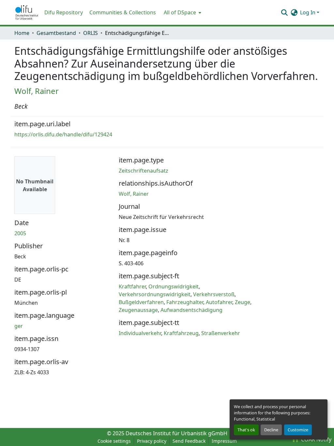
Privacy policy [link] (151, 441)
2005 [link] (20, 233)
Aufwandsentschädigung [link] (191, 310)
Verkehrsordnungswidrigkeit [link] (154, 294)
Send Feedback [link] (189, 441)
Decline (271, 430)
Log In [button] (308, 12)
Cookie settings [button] (114, 441)
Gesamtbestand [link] (56, 33)
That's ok (246, 430)
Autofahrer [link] (219, 302)
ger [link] (18, 326)
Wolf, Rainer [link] (36, 90)
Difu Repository (63, 12)
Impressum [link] (224, 441)
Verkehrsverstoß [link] (214, 294)
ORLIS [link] (90, 33)
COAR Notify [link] (315, 439)
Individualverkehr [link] (140, 333)
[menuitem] (181, 12)
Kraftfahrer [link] (132, 286)
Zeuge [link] (242, 302)
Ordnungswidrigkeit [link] (173, 286)
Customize (298, 430)
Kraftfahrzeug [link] (181, 333)
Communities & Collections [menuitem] (122, 12)
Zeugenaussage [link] (138, 310)
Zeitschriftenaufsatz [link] (143, 170)
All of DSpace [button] (180, 12)
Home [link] (21, 33)
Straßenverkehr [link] (220, 333)
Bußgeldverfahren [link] (141, 302)
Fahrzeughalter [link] (184, 302)
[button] (26, 12)
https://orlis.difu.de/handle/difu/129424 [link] (63, 134)
